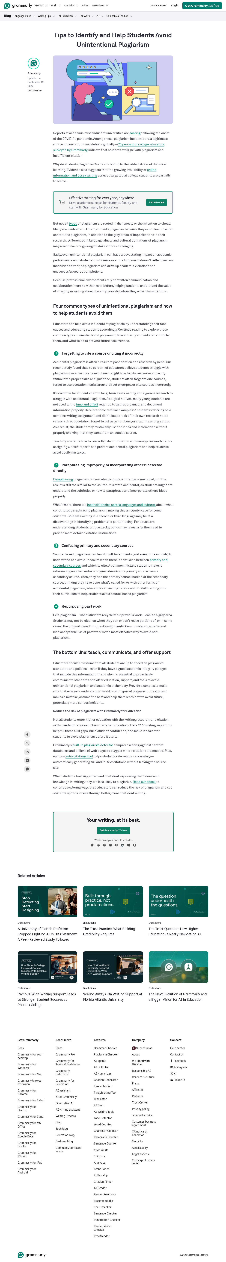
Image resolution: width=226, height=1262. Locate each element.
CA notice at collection (139, 1133)
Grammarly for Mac (30, 1074)
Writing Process (66, 1116)
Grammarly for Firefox (27, 1108)
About (136, 1054)
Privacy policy (140, 1109)
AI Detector (101, 1067)
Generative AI (65, 1103)
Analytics (99, 1162)
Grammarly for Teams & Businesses (68, 1062)
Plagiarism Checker (106, 1054)
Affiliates (137, 1090)
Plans (59, 1048)
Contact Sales (158, 5)
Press (135, 1083)
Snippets (99, 1156)
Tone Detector (103, 1118)
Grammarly (34, 73)
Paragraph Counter (106, 1137)
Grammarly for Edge (30, 1116)
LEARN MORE (156, 202)
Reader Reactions (105, 1194)
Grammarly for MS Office (29, 1124)
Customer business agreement (144, 1123)
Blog (58, 1122)
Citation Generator (106, 1080)
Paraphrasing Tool (105, 1092)
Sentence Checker (105, 1213)
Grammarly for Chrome (27, 1092)
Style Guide (101, 1150)
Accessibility (140, 1147)
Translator (100, 1099)
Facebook (180, 1061)
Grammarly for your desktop (30, 1056)
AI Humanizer (102, 1073)
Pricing (85, 5)
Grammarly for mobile (27, 1144)
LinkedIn (179, 1080)
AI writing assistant (68, 1109)
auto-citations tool (79, 756)
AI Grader (100, 1188)
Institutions (35, 91)
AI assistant (63, 1090)
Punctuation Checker (107, 1220)
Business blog (64, 1141)
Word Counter (103, 1124)
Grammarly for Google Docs (27, 1134)
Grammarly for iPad (30, 1162)
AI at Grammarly (66, 1097)
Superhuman (144, 1048)
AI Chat (98, 1105)
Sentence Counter (105, 1143)
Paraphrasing (63, 479)
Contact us (177, 1054)
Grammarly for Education (65, 1082)
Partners (137, 1096)
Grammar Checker (105, 1048)
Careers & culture (143, 1077)
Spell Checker (102, 1207)
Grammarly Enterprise (63, 1072)
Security (137, 1141)
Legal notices (140, 1154)
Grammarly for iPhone (27, 1154)
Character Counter (106, 1130)
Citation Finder (103, 1181)
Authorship (101, 1175)
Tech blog (62, 1128)
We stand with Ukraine (141, 1062)
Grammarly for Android (27, 1170)
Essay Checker (103, 1086)
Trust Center (140, 1102)
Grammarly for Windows (27, 1066)
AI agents (100, 1061)
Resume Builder (104, 1200)
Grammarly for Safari (31, 1100)
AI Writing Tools (104, 1111)
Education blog (65, 1135)
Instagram (180, 1067)
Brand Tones (101, 1169)
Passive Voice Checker (102, 1228)
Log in (174, 5)
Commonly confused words (68, 1149)
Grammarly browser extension (30, 1082)
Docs (21, 1048)
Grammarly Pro (65, 1054)
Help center (177, 1048)
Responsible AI (141, 1070)
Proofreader (102, 1236)
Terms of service (142, 1115)
